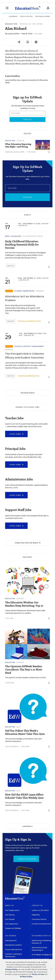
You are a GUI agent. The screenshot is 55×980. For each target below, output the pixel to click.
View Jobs (15, 434)
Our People (10, 919)
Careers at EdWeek (13, 928)
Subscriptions (10, 940)
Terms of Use (38, 974)
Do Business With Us (41, 936)
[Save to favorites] (27, 42)
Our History (10, 915)
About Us (9, 905)
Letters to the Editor (40, 910)
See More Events (28, 393)
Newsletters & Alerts (13, 945)
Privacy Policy (11, 969)
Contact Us (37, 905)
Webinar (40, 291)
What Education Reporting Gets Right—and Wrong (18, 145)
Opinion (20, 140)
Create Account (27, 859)
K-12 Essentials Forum (32, 236)
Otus (37, 376)
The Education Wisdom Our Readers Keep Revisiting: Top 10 (24, 604)
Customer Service (39, 919)
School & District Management (29, 346)
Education (11, 24)
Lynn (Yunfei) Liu (11, 746)
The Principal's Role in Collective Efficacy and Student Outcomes (24, 355)
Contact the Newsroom (41, 924)
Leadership (13, 16)
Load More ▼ (27, 826)
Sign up (27, 197)
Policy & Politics (26, 16)
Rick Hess (9, 152)
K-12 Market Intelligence (42, 955)
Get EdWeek (10, 936)
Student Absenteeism (24, 291)
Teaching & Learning (43, 16)
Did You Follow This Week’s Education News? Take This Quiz (25, 732)
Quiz (18, 727)
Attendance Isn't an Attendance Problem (24, 298)
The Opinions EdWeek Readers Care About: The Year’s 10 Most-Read (24, 669)
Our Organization (12, 910)
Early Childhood (13, 236)
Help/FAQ (36, 915)
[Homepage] (27, 8)
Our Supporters (11, 924)
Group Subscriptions (13, 949)
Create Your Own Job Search (27, 543)
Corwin (38, 321)
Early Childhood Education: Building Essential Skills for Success (22, 244)
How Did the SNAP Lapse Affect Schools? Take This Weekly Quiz (24, 796)
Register (10, 265)
